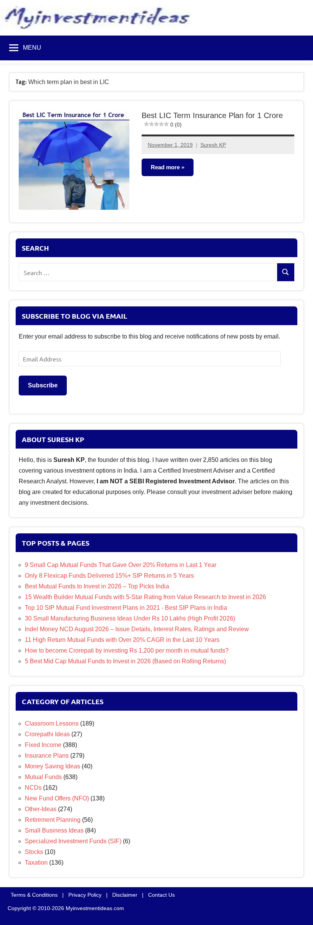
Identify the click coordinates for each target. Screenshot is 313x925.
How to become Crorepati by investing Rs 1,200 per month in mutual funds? (127, 650)
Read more (165, 167)
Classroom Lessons (52, 723)
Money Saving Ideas (52, 766)
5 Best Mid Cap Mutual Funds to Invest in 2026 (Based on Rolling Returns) (125, 661)
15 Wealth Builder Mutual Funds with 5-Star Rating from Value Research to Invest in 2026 (145, 597)
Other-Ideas (40, 809)
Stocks (34, 852)
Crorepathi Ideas (47, 734)
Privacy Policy (85, 895)
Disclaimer (124, 895)
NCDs (33, 787)
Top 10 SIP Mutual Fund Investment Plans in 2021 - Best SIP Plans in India (126, 607)
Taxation (36, 862)
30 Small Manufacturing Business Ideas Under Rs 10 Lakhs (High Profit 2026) (130, 618)
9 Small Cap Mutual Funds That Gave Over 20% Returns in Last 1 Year (120, 565)
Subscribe (43, 385)
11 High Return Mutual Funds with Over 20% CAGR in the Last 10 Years (122, 640)
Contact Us (161, 895)
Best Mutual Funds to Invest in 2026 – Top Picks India (97, 586)
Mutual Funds (43, 777)
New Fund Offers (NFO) (57, 798)
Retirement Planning (53, 819)
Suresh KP (213, 145)
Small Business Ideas (54, 830)
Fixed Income (43, 745)
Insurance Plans (47, 755)
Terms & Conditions (34, 895)
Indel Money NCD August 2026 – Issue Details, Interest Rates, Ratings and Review (137, 629)
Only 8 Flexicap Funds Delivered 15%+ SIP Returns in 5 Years (109, 575)
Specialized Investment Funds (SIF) (73, 841)
